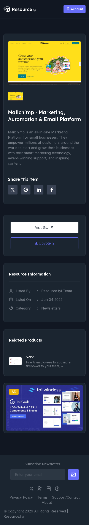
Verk (29, 357)
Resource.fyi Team (56, 291)
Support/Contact (65, 497)
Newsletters (51, 308)
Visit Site (42, 227)
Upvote (46, 243)
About (47, 502)
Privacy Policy (21, 497)
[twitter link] (31, 488)
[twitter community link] (40, 488)
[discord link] (48, 488)
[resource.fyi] (19, 9)
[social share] (12, 189)
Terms (42, 497)
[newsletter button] (73, 474)
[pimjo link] (57, 488)
